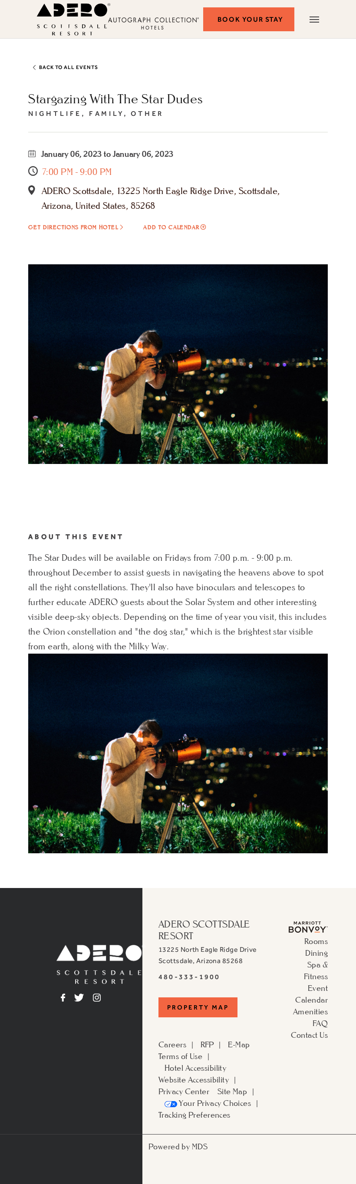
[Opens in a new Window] (308, 925)
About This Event (76, 537)
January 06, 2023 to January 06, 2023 (107, 153)
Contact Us (309, 1034)
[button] (248, 19)
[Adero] (100, 963)
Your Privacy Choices (214, 1103)
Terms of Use (180, 1056)
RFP (207, 1044)
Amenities (310, 1011)
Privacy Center (183, 1091)
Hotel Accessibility (195, 1067)
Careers (172, 1044)
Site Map (232, 1091)
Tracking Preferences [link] (194, 1114)
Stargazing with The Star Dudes (115, 98)
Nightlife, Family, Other (96, 113)
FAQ (320, 1023)
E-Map (239, 1044)
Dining (316, 952)
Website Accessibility (193, 1079)
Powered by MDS (178, 1146)
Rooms (316, 941)
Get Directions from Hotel (73, 227)
